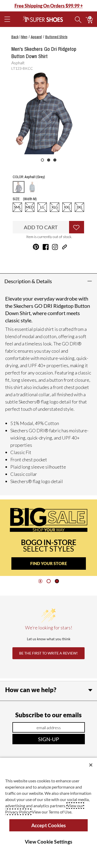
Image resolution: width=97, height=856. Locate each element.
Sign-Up (48, 739)
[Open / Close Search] (78, 19)
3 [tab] (55, 160)
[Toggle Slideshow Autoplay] (40, 581)
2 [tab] (49, 160)
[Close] (90, 765)
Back (15, 36)
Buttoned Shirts (56, 36)
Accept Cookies (48, 825)
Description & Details (28, 281)
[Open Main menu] (7, 19)
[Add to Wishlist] (76, 227)
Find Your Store (48, 563)
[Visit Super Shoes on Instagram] (55, 247)
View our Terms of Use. (52, 811)
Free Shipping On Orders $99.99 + (48, 6)
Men (24, 36)
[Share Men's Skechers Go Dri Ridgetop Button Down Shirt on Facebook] (45, 247)
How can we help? (30, 689)
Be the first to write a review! (48, 653)
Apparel (36, 36)
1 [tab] (42, 160)
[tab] (49, 581)
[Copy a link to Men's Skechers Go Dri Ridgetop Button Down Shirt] (64, 247)
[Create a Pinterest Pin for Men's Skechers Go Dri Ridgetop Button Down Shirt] (36, 246)
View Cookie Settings (48, 842)
